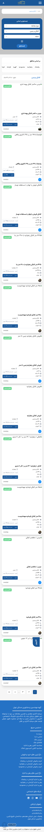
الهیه (14, 67)
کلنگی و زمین (7, 86)
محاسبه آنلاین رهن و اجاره (33, 745)
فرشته (9, 67)
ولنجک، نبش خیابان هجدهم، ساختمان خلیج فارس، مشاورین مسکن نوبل (24, 817)
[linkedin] (28, 798)
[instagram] (40, 798)
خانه (39, 11)
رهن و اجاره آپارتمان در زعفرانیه (31, 782)
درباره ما (39, 734)
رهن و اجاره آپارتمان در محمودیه (31, 785)
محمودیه (22, 67)
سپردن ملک (38, 739)
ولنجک (37, 67)
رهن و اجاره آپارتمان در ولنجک (31, 779)
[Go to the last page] (9, 692)
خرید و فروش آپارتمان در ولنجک (31, 761)
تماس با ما (38, 737)
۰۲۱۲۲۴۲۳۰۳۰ (37, 810)
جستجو (22, 46)
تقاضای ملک (37, 742)
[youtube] (36, 798)
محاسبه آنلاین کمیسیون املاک (31, 748)
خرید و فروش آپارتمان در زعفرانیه (30, 764)
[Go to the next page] (15, 692)
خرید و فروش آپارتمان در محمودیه (30, 767)
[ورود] (3, 2)
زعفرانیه (29, 67)
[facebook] (32, 798)
